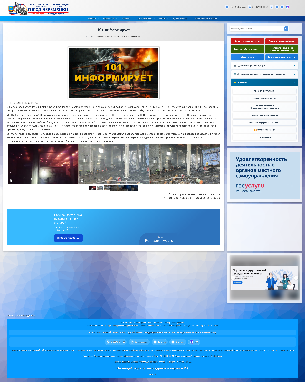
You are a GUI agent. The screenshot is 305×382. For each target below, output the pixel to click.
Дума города (247, 57)
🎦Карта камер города (264, 130)
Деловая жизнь (145, 19)
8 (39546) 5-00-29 (260, 7)
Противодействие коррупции (264, 115)
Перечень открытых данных (21, 316)
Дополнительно (180, 19)
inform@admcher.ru (237, 7)
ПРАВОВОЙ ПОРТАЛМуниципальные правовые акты (264, 106)
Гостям (162, 19)
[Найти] (286, 28)
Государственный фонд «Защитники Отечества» (282, 49)
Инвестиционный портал (206, 19)
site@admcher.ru (215, 356)
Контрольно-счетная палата (281, 57)
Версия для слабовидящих (247, 41)
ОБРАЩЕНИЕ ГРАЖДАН (264, 91)
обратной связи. (211, 325)
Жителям (126, 19)
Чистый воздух (264, 137)
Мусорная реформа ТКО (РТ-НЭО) (264, 122)
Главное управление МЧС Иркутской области (123, 36)
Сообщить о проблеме (68, 238)
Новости (92, 19)
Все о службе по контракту (247, 49)
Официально (109, 19)
